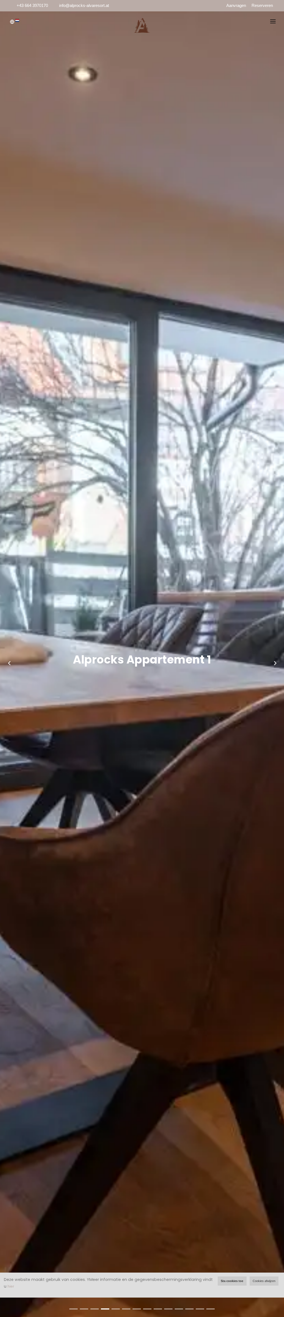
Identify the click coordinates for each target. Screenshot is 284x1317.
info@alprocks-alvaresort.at (84, 5)
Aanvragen (236, 5)
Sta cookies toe (232, 1281)
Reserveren (262, 5)
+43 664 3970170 (32, 5)
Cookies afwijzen (264, 1281)
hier (10, 1286)
